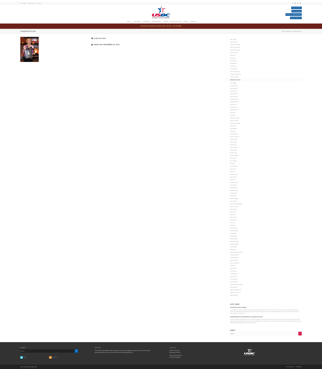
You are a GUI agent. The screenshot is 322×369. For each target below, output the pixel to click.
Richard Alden (233, 236)
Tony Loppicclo (233, 279)
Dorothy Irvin (233, 104)
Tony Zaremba (233, 281)
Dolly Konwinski (234, 96)
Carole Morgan (234, 69)
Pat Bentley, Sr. (234, 220)
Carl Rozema (233, 66)
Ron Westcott (233, 247)
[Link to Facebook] (293, 3)
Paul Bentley (233, 233)
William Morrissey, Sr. (235, 292)
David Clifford (233, 91)
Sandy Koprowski (234, 255)
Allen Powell (233, 39)
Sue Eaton (232, 265)
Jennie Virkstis (233, 153)
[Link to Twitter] (295, 3)
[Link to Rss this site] (298, 3)
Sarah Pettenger (234, 257)
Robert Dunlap (233, 238)
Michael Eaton (233, 209)
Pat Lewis (232, 225)
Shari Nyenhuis (234, 260)
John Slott (232, 171)
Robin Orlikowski (234, 241)
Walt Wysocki (233, 287)
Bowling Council (31, 3)
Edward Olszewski (234, 118)
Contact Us (39, 3)
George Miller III (234, 134)
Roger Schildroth (234, 244)
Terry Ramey (233, 271)
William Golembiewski (235, 290)
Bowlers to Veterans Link (293, 14)
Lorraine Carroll (234, 182)
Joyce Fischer (233, 177)
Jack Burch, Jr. (233, 144)
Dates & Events (296, 8)
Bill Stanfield (233, 63)
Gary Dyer (232, 131)
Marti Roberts (233, 201)
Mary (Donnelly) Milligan (236, 204)
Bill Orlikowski (233, 61)
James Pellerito (234, 147)
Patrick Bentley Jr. (234, 230)
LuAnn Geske (233, 185)
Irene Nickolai (233, 142)
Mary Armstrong (234, 206)
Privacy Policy (299, 366)
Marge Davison (234, 190)
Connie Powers (234, 85)
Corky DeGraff (233, 88)
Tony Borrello (233, 276)
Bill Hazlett (232, 58)
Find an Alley (23, 3)
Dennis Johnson (234, 93)
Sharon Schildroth (234, 263)
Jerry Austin (233, 158)
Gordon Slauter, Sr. (235, 136)
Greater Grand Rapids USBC (30, 366)
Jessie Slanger (233, 166)
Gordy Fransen (234, 139)
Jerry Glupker (233, 161)
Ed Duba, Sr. (233, 112)
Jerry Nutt (232, 163)
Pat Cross (232, 222)
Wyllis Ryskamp (234, 295)
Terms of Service (290, 366)
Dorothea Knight (234, 101)
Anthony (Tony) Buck (235, 44)
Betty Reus (232, 55)
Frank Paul (232, 126)
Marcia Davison (234, 187)
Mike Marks (233, 214)
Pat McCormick (233, 228)
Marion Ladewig (234, 198)
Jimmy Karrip (233, 169)
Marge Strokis (233, 193)
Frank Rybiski (233, 128)
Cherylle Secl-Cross (28, 31)
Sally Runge (233, 249)
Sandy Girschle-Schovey (236, 252)
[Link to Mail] (300, 3)
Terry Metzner (233, 268)
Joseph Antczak (234, 174)
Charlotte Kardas (234, 77)
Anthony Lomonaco (235, 47)
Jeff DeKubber (233, 150)
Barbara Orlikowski (235, 50)
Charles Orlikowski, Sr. (235, 74)
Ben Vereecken (234, 52)
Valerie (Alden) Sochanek (236, 284)
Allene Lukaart (233, 42)
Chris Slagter (233, 83)
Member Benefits (296, 18)
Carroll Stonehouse (235, 71)
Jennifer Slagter (234, 155)
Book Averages (296, 11)
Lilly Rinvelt (233, 179)
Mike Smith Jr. (233, 217)
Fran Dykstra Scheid (235, 123)
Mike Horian (233, 212)
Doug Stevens (233, 107)
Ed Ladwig (232, 115)
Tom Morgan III (233, 273)
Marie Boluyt (233, 195)
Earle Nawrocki (234, 109)
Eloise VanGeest (234, 120)
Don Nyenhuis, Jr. (234, 99)
